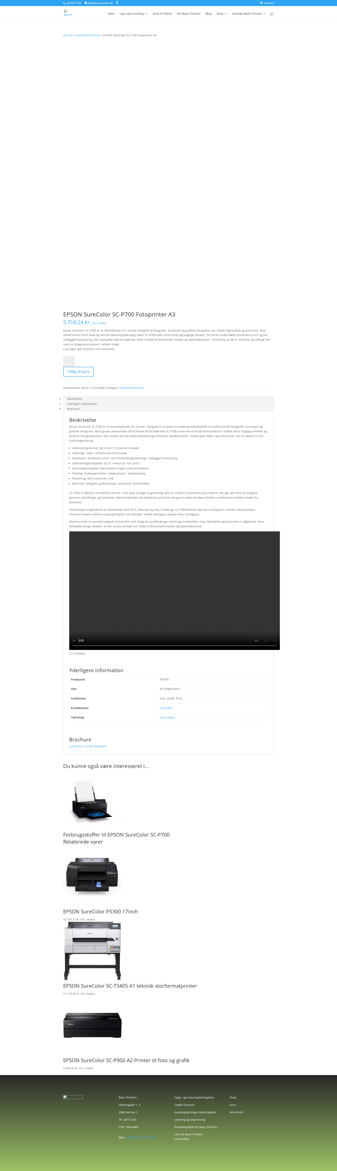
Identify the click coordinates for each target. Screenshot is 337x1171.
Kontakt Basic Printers (247, 13)
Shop (219, 13)
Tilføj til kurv (78, 371)
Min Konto (236, 1112)
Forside (68, 35)
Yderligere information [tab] (82, 404)
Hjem (111, 13)
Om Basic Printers (188, 13)
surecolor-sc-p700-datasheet (88, 746)
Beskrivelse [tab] (74, 399)
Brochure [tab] (73, 409)
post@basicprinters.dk (140, 1137)
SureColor (166, 708)
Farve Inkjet (167, 717)
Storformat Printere (88, 35)
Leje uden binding (132, 13)
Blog (208, 13)
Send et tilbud (162, 13)
